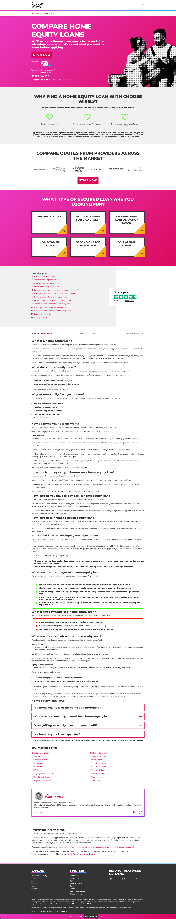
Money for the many (39, 875)
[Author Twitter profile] (140, 812)
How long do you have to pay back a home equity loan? (54, 293)
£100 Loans (97, 760)
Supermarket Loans (42, 780)
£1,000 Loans (39, 763)
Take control (36, 878)
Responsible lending (78, 891)
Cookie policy (75, 878)
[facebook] (114, 879)
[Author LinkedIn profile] (134, 812)
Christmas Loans (99, 753)
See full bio (38, 812)
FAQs (33, 886)
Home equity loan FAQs (42, 314)
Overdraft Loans (99, 770)
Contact (34, 883)
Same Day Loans (41, 760)
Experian (92, 854)
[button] (88, 707)
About (33, 881)
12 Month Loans (99, 766)
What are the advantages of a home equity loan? (52, 304)
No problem (91, 916)
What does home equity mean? (45, 280)
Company (77, 904)
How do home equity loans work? (46, 286)
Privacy (73, 886)
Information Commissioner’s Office (102, 902)
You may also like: (40, 317)
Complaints (74, 875)
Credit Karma (73, 854)
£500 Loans (39, 770)
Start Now (42, 54)
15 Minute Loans (99, 763)
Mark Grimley (46, 333)
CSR (71, 881)
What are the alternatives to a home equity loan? (52, 310)
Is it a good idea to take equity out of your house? (52, 300)
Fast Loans (38, 756)
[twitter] (127, 879)
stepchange (66, 847)
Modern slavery (76, 883)
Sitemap (34, 889)
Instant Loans (98, 777)
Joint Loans (97, 780)
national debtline (102, 847)
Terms (72, 889)
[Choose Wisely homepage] (32, 13)
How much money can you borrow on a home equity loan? (56, 290)
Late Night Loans (99, 756)
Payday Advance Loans (44, 773)
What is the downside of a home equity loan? (51, 307)
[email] (140, 879)
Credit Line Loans (41, 753)
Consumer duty (76, 894)
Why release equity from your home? (48, 283)
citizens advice (84, 847)
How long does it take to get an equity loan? (50, 297)
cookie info (103, 916)
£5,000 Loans (39, 766)
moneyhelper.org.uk (126, 847)
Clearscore (83, 854)
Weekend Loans (99, 773)
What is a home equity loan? (44, 276)
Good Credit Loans (42, 777)
